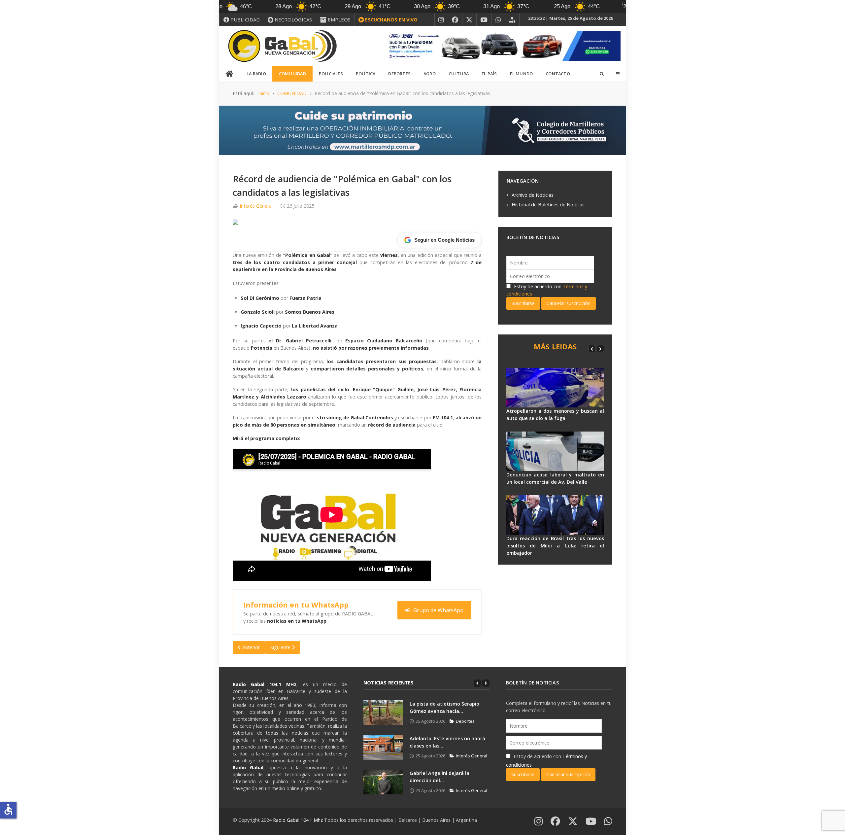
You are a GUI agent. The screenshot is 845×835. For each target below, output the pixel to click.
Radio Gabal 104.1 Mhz (298, 820)
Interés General (256, 206)
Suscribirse (523, 303)
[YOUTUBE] (484, 20)
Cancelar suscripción (569, 303)
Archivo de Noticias (533, 195)
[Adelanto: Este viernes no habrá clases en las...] (383, 747)
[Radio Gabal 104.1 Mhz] (282, 45)
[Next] (600, 348)
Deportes (465, 721)
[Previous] (591, 348)
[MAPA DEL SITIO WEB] (512, 20)
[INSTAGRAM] (441, 20)
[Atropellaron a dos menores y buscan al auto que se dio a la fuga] (555, 387)
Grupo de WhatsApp (438, 610)
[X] (469, 20)
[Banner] (502, 45)
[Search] (601, 74)
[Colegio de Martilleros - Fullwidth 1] (422, 130)
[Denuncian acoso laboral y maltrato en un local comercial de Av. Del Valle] (555, 451)
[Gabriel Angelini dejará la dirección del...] (383, 782)
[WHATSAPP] (498, 20)
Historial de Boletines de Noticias (548, 204)
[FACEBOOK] (455, 20)
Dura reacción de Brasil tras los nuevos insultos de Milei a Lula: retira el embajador (555, 545)
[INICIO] (229, 74)
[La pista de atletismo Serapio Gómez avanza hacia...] (383, 712)
